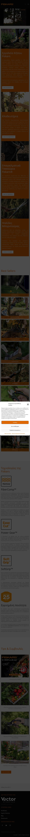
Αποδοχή (15, 422)
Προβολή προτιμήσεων (15, 430)
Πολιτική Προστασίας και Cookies (18, 433)
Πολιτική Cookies (7, 433)
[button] (28, 404)
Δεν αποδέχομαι (15, 426)
